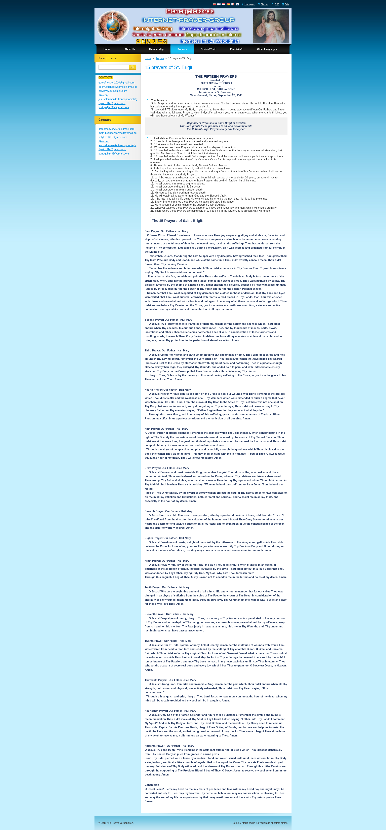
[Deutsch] (214, 4)
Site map (265, 4)
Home (148, 58)
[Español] (228, 4)
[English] (219, 4)
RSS (277, 4)
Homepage (249, 4)
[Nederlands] (223, 4)
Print (287, 4)
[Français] (232, 4)
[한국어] (237, 4)
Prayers (160, 58)
